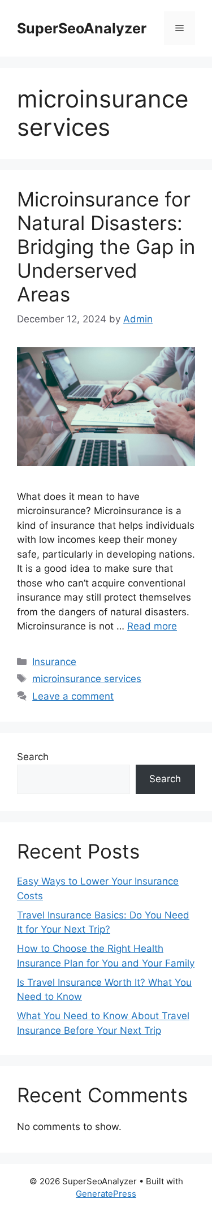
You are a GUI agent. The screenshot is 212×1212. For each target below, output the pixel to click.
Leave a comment (73, 696)
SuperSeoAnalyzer (81, 28)
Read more (152, 626)
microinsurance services (86, 678)
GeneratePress (106, 1193)
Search (33, 756)
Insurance (54, 661)
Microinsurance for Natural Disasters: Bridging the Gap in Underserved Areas (106, 246)
